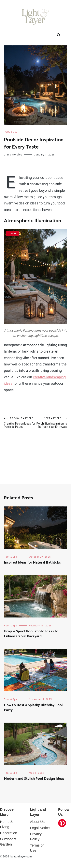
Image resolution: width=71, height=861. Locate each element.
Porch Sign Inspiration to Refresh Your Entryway (51, 422)
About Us (37, 822)
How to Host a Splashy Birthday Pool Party (33, 707)
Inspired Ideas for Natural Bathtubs (32, 563)
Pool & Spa (10, 131)
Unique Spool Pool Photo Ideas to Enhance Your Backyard (31, 633)
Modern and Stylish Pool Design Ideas (34, 779)
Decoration (8, 833)
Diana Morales (13, 154)
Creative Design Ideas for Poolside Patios (19, 422)
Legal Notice (40, 828)
